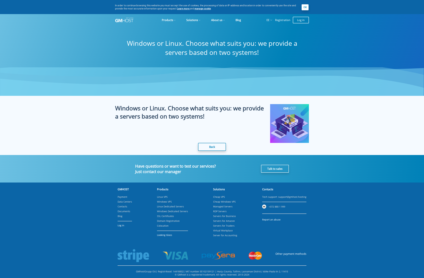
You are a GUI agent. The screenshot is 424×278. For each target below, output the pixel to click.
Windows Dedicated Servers (172, 211)
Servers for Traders (224, 225)
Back (212, 147)
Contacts (122, 206)
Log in (301, 20)
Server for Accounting (225, 235)
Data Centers (125, 201)
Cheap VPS (219, 196)
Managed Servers (223, 206)
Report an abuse (271, 219)
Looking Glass (164, 235)
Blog (238, 20)
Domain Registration (168, 220)
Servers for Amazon (224, 220)
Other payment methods (290, 254)
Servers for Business (224, 216)
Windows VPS (164, 201)
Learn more (183, 8)
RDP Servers (220, 211)
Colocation (163, 225)
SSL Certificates (165, 216)
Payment (122, 196)
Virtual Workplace (223, 230)
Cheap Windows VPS (224, 201)
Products (167, 20)
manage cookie (202, 8)
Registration (282, 20)
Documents (124, 211)
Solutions (192, 20)
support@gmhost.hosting (292, 196)
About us (216, 20)
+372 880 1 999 (277, 206)
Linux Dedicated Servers (170, 206)
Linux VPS (162, 196)
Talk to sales (275, 169)
